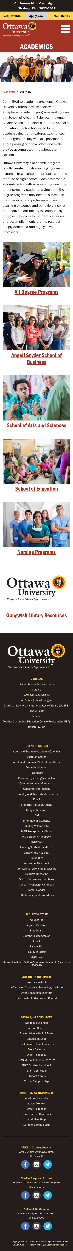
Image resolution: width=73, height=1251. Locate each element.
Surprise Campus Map (36, 1124)
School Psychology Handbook (36, 884)
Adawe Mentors (36, 1103)
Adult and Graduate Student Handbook (36, 762)
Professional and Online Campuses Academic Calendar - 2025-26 (36, 964)
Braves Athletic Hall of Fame (36, 1033)
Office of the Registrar (36, 852)
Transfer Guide (36, 726)
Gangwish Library (36, 810)
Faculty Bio (36, 946)
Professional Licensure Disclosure (36, 868)
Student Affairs (37, 1075)
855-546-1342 (36, 1187)
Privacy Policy (36, 710)
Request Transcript (36, 873)
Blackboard (36, 772)
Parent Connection (36, 1070)
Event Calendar (36, 1049)
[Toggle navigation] (65, 29)
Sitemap (36, 716)
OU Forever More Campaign (34, 3)
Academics (9, 91)
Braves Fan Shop (37, 1038)
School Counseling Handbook (36, 879)
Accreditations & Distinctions (36, 684)
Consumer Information (36, 788)
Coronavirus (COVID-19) (36, 694)
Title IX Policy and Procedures (36, 895)
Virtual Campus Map (36, 1081)
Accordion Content (36, 756)
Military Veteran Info (37, 825)
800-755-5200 (36, 1156)
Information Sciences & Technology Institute (36, 987)
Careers (36, 689)
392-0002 (39, 1217)
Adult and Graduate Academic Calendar (36, 751)
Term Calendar (36, 889)
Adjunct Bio (36, 919)
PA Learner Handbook (36, 863)
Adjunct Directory (36, 925)
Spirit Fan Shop (36, 1119)
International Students (36, 820)
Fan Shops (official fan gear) (36, 700)
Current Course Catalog (36, 935)
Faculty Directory (36, 951)
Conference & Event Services (36, 1044)
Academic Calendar (36, 1022)
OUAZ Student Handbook (36, 1114)
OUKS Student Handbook (36, 1065)
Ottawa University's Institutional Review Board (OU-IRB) (36, 705)
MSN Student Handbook (36, 836)
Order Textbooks (36, 1054)
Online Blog (36, 857)
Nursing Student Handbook (36, 847)
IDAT (36, 815)
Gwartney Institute (36, 982)
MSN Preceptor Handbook (36, 831)
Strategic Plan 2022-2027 (37, 8)
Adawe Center (36, 1028)
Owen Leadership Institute (36, 992)
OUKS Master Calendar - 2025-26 (36, 1060)
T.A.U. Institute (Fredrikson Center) (36, 998)
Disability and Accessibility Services (37, 794)
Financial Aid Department (36, 804)
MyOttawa (37, 841)
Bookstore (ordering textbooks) (36, 778)
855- (31, 1217)
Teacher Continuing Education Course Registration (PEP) (36, 721)
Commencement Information (36, 783)
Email (36, 799)
